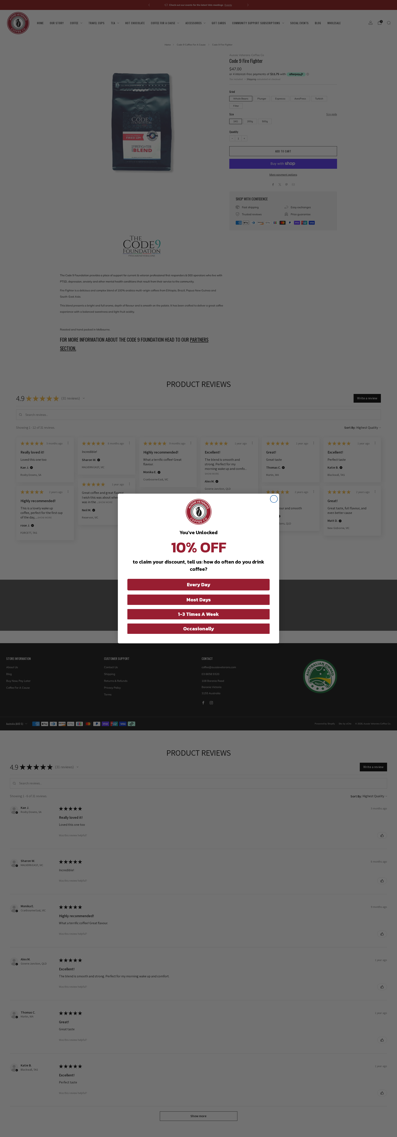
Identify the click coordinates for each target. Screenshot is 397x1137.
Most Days (199, 599)
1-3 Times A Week (198, 614)
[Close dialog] (273, 499)
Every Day (198, 584)
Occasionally (198, 628)
